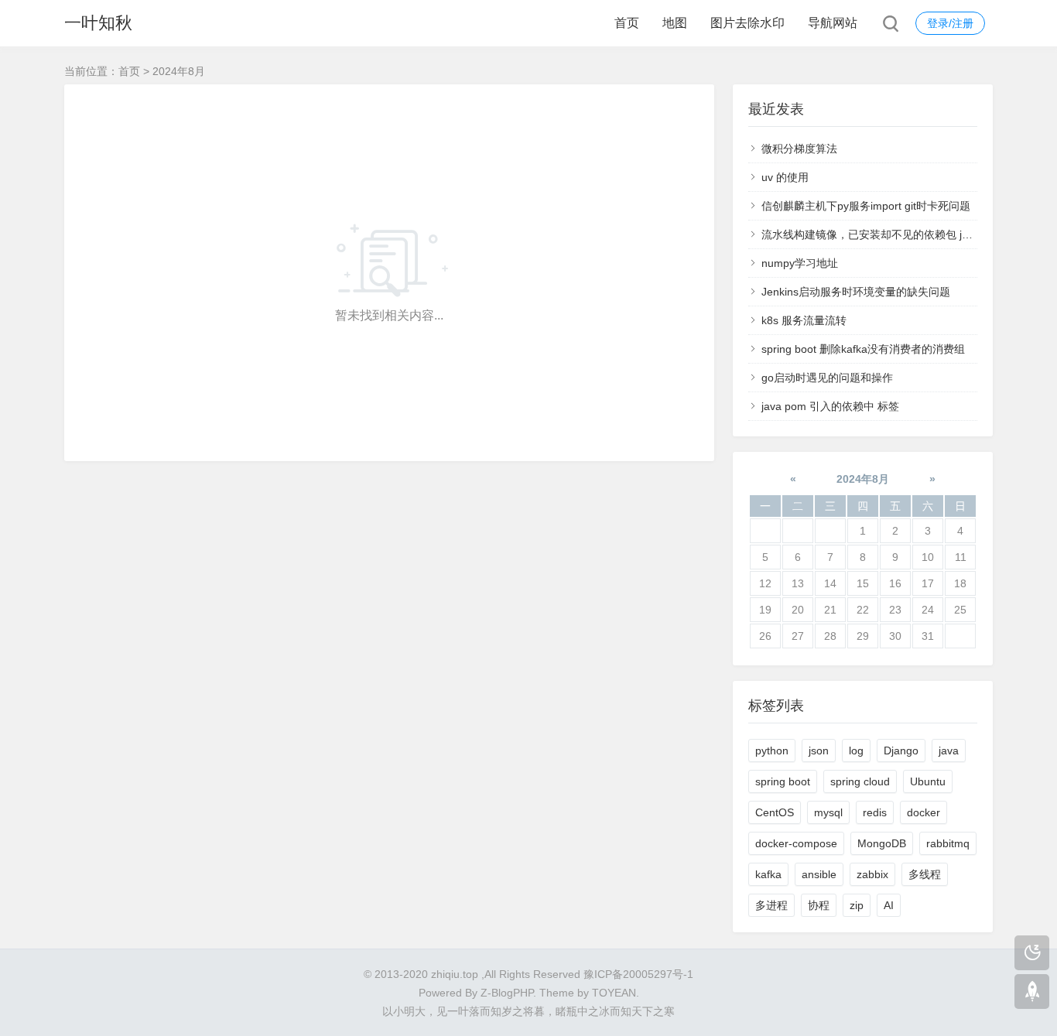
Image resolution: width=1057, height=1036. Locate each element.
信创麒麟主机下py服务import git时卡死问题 (865, 206)
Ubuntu (928, 781)
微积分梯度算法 (799, 148)
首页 (626, 22)
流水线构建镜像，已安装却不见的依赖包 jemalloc (880, 234)
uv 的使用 (785, 177)
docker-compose (796, 843)
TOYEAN (614, 992)
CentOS (774, 812)
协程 (819, 905)
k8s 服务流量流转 (804, 320)
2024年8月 (862, 479)
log (856, 750)
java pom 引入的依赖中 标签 (830, 406)
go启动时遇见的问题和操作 (827, 377)
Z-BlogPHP (507, 992)
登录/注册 (950, 23)
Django (901, 750)
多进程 (771, 905)
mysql (828, 812)
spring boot (782, 781)
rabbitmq (948, 843)
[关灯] (1031, 952)
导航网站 (832, 22)
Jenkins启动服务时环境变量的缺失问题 (855, 291)
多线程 (924, 874)
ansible (819, 874)
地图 (674, 22)
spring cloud (860, 781)
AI (889, 905)
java (949, 750)
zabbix (872, 874)
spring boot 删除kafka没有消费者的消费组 (863, 349)
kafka (768, 874)
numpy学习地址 (799, 263)
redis (875, 812)
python (771, 750)
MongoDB (881, 843)
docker (923, 812)
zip (857, 905)
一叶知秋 (98, 22)
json (819, 750)
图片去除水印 (747, 22)
